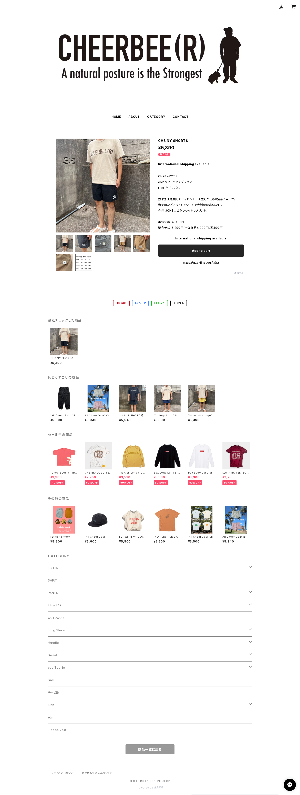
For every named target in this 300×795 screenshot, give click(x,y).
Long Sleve (56, 630)
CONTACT (181, 116)
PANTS (53, 593)
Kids (51, 705)
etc (50, 717)
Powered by (145, 787)
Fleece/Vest (57, 730)
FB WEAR (55, 605)
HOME (116, 116)
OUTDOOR (56, 617)
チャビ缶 (53, 692)
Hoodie (53, 642)
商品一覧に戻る (150, 749)
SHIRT (52, 580)
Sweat (52, 655)
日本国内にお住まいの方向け (201, 263)
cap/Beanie (56, 667)
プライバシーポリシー (63, 772)
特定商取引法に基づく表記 (97, 772)
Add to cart (201, 251)
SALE (51, 680)
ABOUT (134, 116)
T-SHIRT (54, 568)
